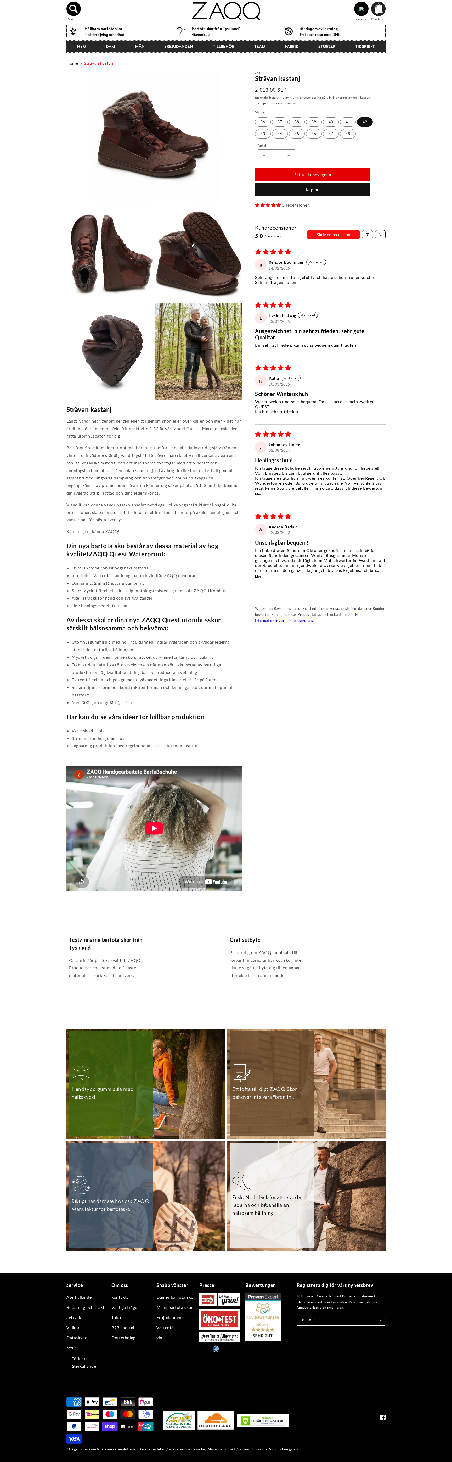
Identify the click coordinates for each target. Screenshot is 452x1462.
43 (263, 133)
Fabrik (291, 46)
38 (297, 121)
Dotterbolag (123, 1337)
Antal (262, 145)
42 (365, 121)
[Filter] (367, 234)
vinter (162, 1337)
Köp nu (312, 189)
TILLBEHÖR (223, 46)
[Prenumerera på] (379, 1320)
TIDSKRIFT (365, 46)
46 (314, 133)
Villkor (73, 1327)
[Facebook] (383, 1418)
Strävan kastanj (99, 62)
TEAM (259, 46)
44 (280, 133)
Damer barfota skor (175, 1296)
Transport (262, 103)
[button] (74, 9)
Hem (81, 46)
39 (314, 121)
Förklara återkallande (84, 1362)
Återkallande (79, 1296)
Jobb (116, 1317)
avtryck (73, 1317)
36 (263, 121)
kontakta (120, 1296)
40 (331, 121)
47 (331, 133)
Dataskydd (76, 1337)
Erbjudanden (178, 46)
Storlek (327, 46)
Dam (110, 46)
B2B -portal (122, 1327)
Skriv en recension (333, 234)
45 (297, 133)
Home (72, 62)
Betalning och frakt (85, 1307)
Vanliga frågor (125, 1307)
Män (140, 46)
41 (348, 121)
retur (71, 1347)
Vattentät (165, 1327)
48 (348, 133)
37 (280, 121)
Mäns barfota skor (174, 1307)
